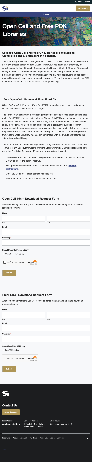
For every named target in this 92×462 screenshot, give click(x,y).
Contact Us (83, 8)
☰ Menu (46, 14)
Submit (9, 273)
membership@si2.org (11, 424)
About (15, 438)
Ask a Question (10, 412)
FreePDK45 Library (12, 350)
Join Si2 (23, 438)
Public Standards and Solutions (52, 438)
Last (48, 223)
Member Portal (84, 2)
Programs (6, 438)
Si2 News (33, 438)
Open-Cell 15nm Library (14, 254)
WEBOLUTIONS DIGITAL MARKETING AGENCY (76, 449)
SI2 (5, 449)
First (3, 223)
